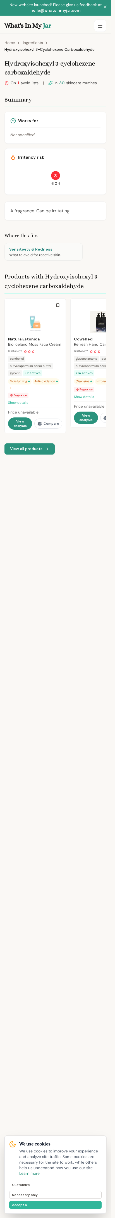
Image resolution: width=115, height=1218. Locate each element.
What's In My (27, 25)
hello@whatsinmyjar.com (55, 10)
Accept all (20, 1205)
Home (9, 42)
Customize (21, 1185)
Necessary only (25, 1195)
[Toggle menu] (100, 26)
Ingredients (33, 42)
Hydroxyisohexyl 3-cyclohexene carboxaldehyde (49, 49)
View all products (26, 448)
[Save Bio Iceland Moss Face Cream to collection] (57, 305)
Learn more (29, 1173)
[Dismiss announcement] (105, 8)
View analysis (20, 423)
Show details (18, 402)
